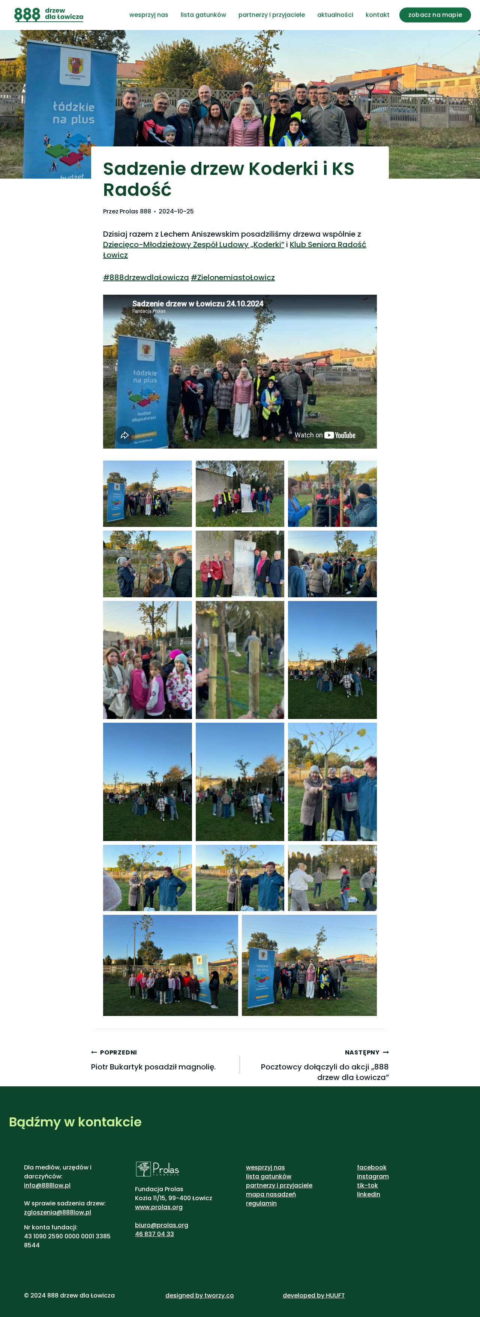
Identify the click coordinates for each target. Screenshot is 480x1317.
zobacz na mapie (435, 14)
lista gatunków (203, 14)
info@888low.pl (47, 1185)
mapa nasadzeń (271, 1194)
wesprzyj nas (148, 14)
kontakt (378, 14)
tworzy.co (219, 1295)
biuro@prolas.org (161, 1225)
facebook (372, 1167)
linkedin (368, 1194)
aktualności (335, 14)
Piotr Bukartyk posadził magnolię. (153, 1060)
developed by (304, 1295)
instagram (373, 1176)
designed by (184, 1295)
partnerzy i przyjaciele (271, 14)
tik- (362, 1185)
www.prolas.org (159, 1207)
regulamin (261, 1203)
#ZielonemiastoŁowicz (233, 277)
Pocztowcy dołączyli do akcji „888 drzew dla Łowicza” (325, 1065)
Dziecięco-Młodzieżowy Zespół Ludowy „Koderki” (193, 244)
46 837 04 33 (154, 1234)
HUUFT (335, 1295)
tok (373, 1185)
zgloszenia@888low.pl (57, 1212)
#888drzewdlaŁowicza (146, 277)
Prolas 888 (135, 211)
